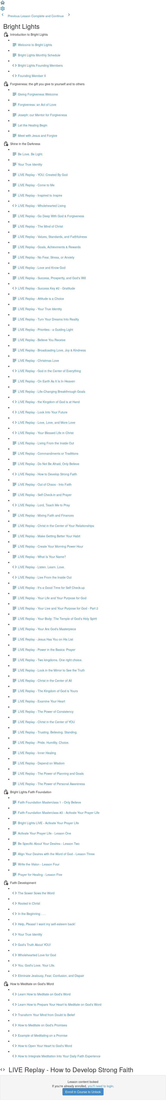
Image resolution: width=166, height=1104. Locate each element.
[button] (2, 4)
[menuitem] (2, 10)
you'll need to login (100, 1086)
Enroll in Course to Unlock (83, 1092)
